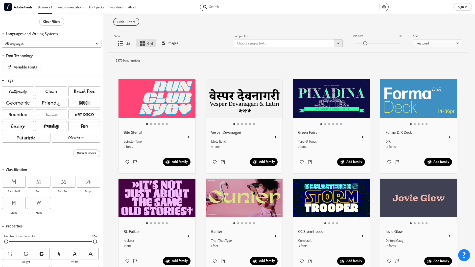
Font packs (96, 7)
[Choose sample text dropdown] (338, 43)
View (117, 36)
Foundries (116, 7)
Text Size (358, 36)
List (127, 43)
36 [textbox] (400, 36)
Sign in (463, 7)
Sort (415, 36)
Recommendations (70, 7)
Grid (150, 43)
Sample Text (241, 36)
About (132, 7)
